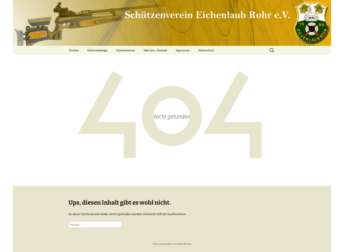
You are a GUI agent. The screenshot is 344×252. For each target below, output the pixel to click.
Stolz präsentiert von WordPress (172, 244)
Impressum (183, 50)
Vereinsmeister (125, 50)
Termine (73, 50)
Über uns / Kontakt (155, 50)
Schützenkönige (97, 50)
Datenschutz (206, 50)
